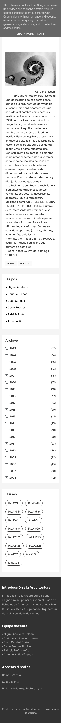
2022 (32, 368)
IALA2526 (35, 545)
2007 (32, 471)
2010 (32, 450)
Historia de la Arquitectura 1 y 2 (22, 688)
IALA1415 (14, 511)
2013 (32, 430)
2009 (32, 457)
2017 (32, 402)
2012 (32, 436)
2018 (32, 396)
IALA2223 (35, 537)
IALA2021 (14, 537)
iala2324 (13, 562)
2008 (32, 464)
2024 (32, 355)
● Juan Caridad (15, 300)
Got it (41, 33)
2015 (32, 416)
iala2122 (31, 554)
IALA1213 (14, 503)
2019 (32, 389)
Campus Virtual (12, 675)
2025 (32, 348)
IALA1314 (34, 503)
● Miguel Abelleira (16, 287)
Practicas (25, 263)
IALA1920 (34, 528)
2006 (32, 477)
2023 (32, 362)
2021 (32, 375)
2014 (32, 423)
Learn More (25, 33)
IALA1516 (34, 511)
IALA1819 (14, 528)
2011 (32, 443)
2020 (32, 382)
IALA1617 (13, 520)
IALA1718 (33, 520)
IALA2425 (14, 545)
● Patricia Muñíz (15, 314)
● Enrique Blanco (16, 294)
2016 (32, 409)
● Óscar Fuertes (15, 307)
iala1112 (11, 263)
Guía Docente (10, 681)
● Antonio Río (13, 321)
